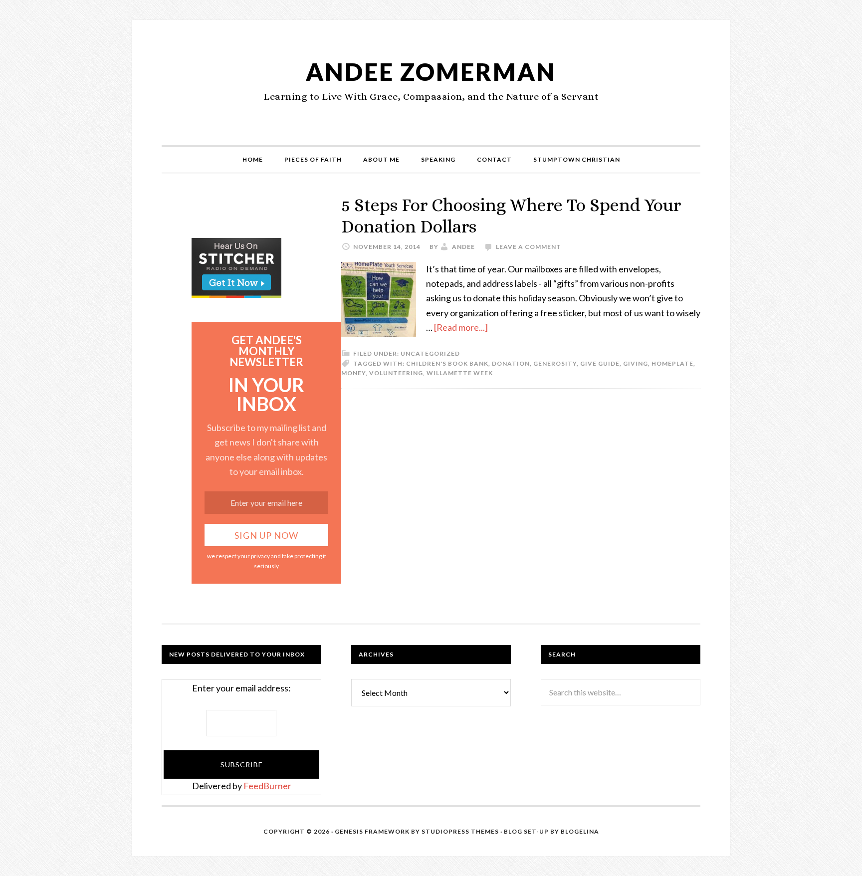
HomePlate (672, 363)
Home (252, 159)
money (353, 373)
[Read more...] (461, 327)
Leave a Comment (528, 246)
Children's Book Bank (447, 363)
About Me (381, 159)
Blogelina (580, 831)
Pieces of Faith (313, 159)
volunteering (396, 373)
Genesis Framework (372, 831)
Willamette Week (460, 373)
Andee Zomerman (431, 71)
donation (511, 363)
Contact (494, 159)
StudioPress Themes (460, 831)
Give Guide (600, 363)
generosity (555, 363)
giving (635, 363)
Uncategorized (430, 353)
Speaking (438, 159)
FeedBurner (267, 785)
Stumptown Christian (576, 159)
